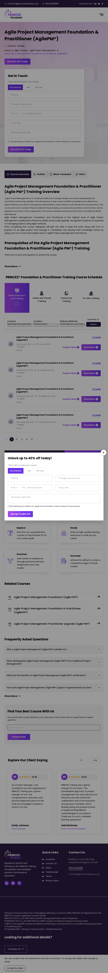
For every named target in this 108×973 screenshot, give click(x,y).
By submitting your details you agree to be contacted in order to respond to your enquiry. (45, 506)
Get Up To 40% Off (20, 514)
